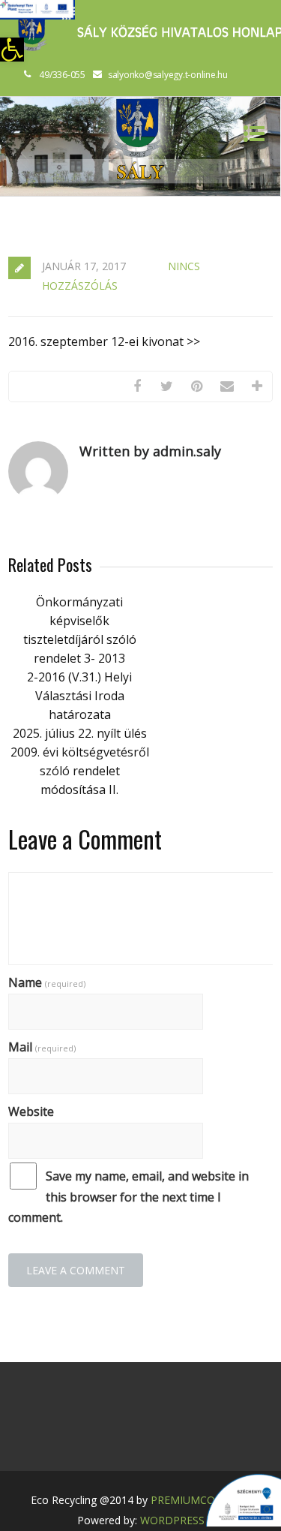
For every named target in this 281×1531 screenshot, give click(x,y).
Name (46, 982)
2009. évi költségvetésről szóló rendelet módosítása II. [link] (79, 771)
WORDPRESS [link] (172, 1520)
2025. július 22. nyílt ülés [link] (80, 733)
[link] (12, 50)
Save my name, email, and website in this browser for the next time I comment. (128, 1196)
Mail (42, 1047)
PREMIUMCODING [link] (196, 1500)
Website (31, 1111)
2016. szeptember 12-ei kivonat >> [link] (104, 341)
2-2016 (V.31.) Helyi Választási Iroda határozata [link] (79, 696)
